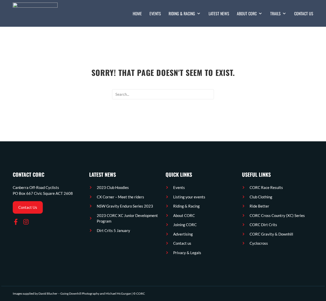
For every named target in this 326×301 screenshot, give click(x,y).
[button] (185, 13)
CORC (140, 293)
